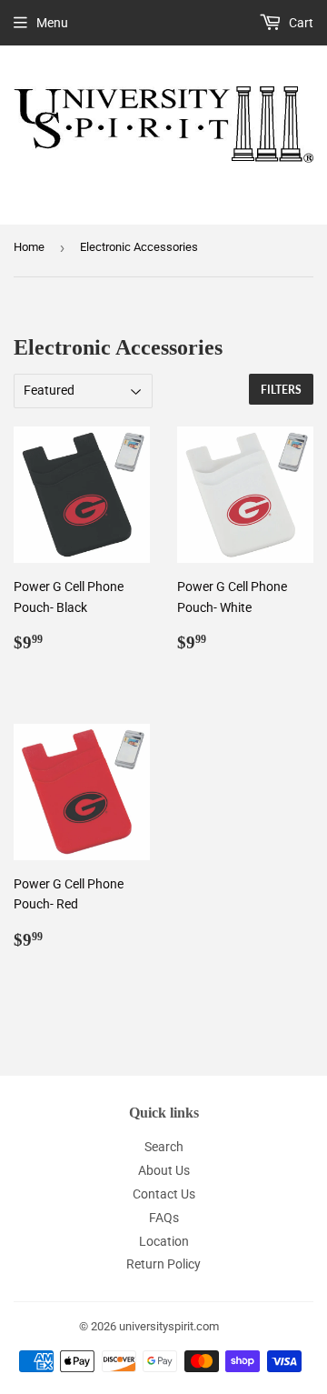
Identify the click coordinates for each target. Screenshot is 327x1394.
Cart (299, 22)
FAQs (164, 1217)
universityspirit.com (169, 1326)
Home (29, 247)
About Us (164, 1170)
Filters (281, 389)
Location (164, 1241)
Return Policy (163, 1264)
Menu (52, 22)
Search (163, 1146)
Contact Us (164, 1194)
